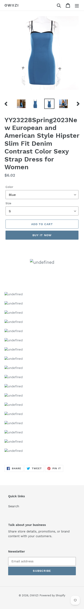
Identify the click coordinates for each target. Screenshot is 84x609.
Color (9, 186)
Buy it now (42, 235)
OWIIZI (11, 5)
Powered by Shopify (52, 595)
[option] (21, 104)
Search (13, 506)
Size (8, 203)
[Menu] (76, 5)
